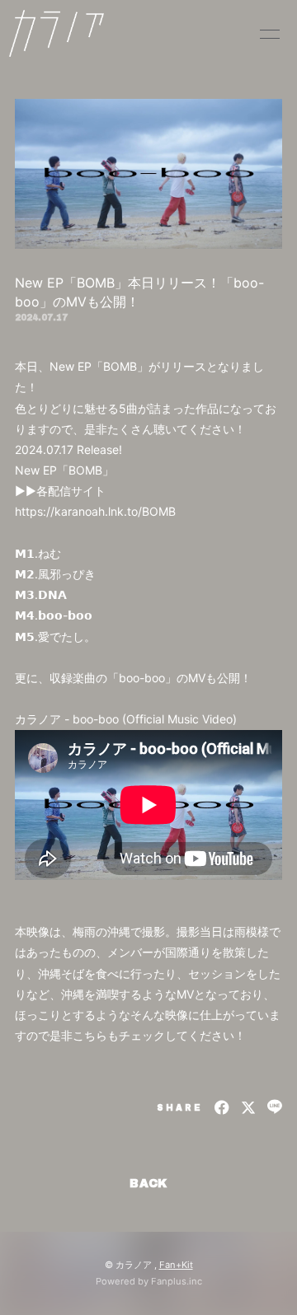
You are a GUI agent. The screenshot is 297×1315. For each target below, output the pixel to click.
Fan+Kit (176, 1265)
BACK (148, 1183)
